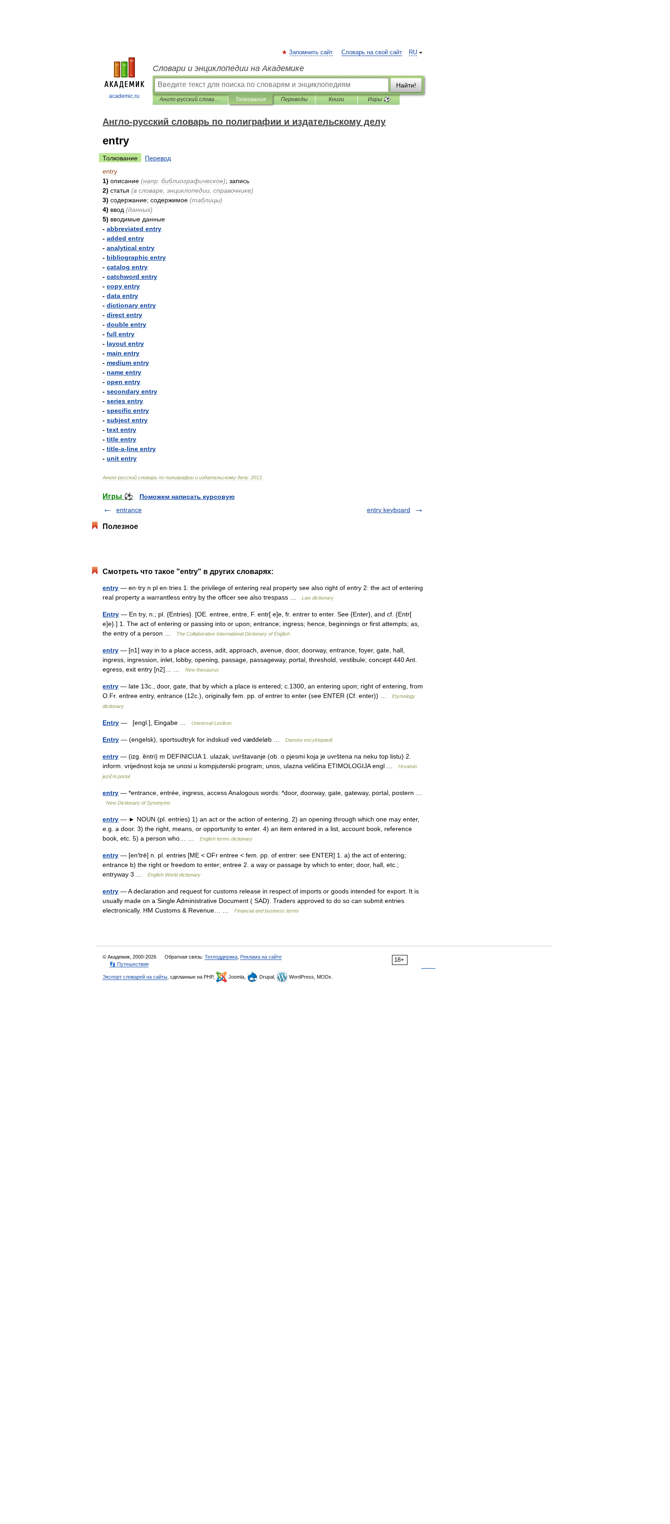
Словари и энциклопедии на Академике (228, 68)
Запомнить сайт (311, 52)
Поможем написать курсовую (187, 496)
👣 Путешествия (129, 964)
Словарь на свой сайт (371, 52)
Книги (336, 99)
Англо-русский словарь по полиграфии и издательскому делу (190, 99)
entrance (129, 509)
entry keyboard (388, 509)
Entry (111, 614)
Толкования (250, 99)
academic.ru (124, 96)
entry (111, 587)
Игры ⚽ (379, 99)
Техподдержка (221, 957)
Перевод (158, 158)
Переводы (294, 99)
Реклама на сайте (261, 957)
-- (131, 448)
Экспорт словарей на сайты (135, 977)
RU (413, 52)
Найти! (406, 85)
